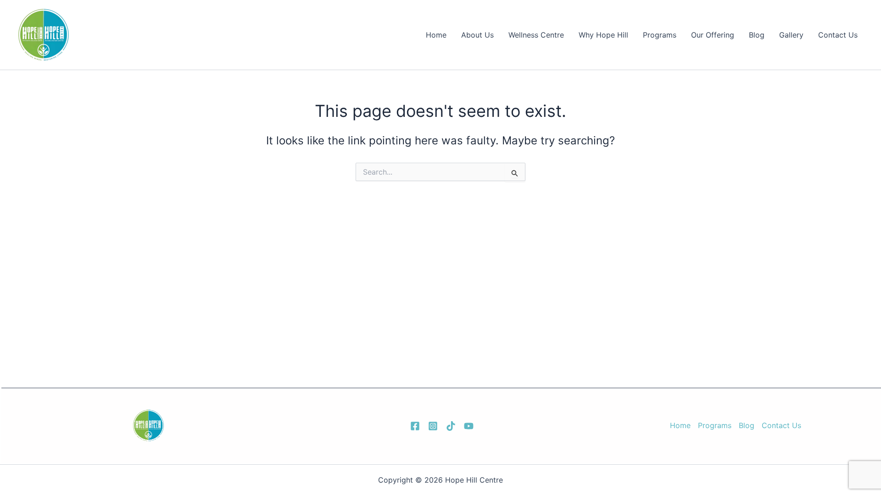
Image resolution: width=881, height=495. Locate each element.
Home (436, 34)
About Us (477, 34)
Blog (756, 34)
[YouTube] (469, 426)
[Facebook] (415, 426)
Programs (659, 34)
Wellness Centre (536, 34)
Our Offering (712, 34)
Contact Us (838, 34)
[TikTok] (451, 426)
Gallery (791, 34)
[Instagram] (433, 426)
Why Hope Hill (603, 34)
